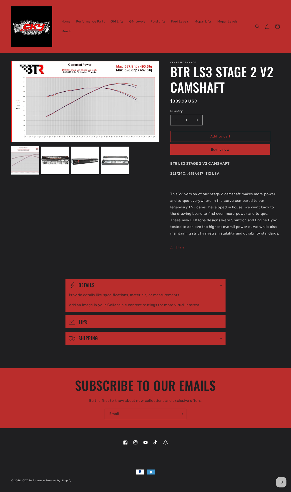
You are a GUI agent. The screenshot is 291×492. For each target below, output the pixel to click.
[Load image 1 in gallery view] (25, 160)
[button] (257, 27)
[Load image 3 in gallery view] (85, 160)
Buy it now (220, 149)
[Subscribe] (181, 414)
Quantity (176, 111)
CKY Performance (34, 480)
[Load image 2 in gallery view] (55, 160)
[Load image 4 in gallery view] (115, 160)
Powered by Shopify (58, 480)
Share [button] (180, 247)
